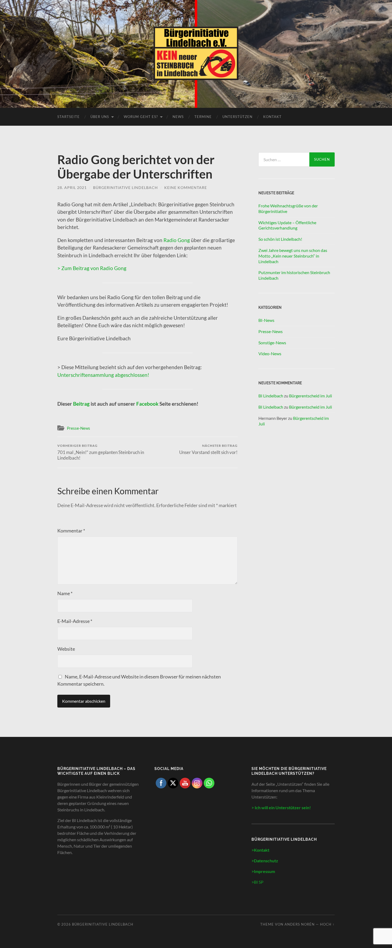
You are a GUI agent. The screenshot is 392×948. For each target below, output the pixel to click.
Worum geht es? (141, 116)
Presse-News (78, 428)
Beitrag (81, 404)
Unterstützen (237, 116)
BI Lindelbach (270, 395)
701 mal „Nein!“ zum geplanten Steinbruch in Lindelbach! (100, 452)
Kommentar (71, 531)
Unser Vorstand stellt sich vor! (208, 449)
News (178, 116)
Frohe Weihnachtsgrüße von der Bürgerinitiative (288, 208)
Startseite (68, 116)
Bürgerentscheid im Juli (310, 395)
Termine (203, 116)
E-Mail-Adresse (74, 621)
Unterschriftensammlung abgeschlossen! (103, 375)
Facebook (147, 404)
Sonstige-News (272, 342)
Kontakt (272, 116)
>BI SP (257, 881)
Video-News (269, 353)
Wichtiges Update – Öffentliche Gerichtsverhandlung (287, 225)
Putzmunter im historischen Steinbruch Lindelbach (294, 275)
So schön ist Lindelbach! (280, 239)
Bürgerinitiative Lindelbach (125, 187)
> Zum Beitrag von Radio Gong (91, 268)
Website (66, 649)
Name (65, 593)
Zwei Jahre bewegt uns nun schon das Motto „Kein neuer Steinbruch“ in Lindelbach (292, 256)
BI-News (266, 320)
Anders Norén (300, 924)
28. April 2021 (72, 187)
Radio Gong (176, 240)
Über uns (99, 116)
